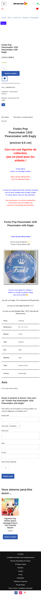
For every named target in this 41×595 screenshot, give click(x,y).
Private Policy (20, 585)
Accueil (3, 17)
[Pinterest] (24, 592)
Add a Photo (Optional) (8, 462)
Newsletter (20, 578)
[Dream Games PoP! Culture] (20, 3)
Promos (3, 94)
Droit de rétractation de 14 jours (20, 561)
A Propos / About (20, 564)
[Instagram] (20, 592)
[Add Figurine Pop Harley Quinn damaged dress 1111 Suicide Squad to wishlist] (16, 503)
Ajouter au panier (11, 73)
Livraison (20, 554)
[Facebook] (16, 592)
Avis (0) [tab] (4, 121)
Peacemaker (35, 17)
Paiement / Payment (20, 581)
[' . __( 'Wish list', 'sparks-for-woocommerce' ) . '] (37, 9)
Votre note (4, 426)
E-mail (3, 452)
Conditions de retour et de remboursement (20, 557)
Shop (9, 17)
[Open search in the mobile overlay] (2, 9)
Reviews (20, 568)
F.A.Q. (21, 574)
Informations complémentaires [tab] (23, 117)
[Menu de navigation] (3, 3)
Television (25, 17)
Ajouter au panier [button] (10, 537)
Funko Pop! (16, 17)
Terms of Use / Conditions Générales (21, 588)
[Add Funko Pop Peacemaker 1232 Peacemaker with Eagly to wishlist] (4, 78)
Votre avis (5, 430)
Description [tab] (5, 117)
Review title (5, 415)
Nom (3, 443)
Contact (20, 571)
